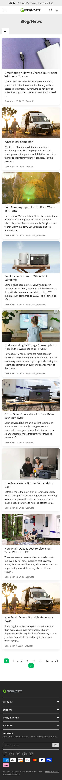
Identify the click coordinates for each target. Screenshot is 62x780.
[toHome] (30, 10)
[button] (56, 745)
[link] (5, 754)
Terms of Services (11, 774)
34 (56, 660)
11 (40, 660)
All (5, 31)
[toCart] (57, 10)
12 (47, 660)
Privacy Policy (52, 771)
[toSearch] (51, 10)
